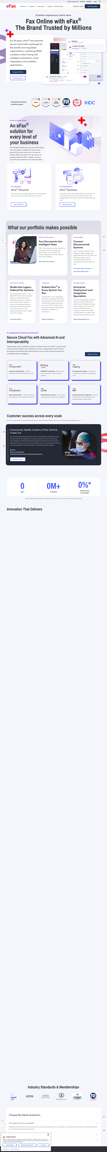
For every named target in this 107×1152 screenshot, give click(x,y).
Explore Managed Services (81, 319)
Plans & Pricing (58, 6)
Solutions (31, 6)
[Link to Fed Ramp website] (66, 104)
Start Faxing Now (92, 6)
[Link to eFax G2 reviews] (36, 104)
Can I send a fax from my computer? (21, 1123)
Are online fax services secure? (19, 1134)
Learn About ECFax (15, 319)
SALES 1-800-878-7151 (73, 1)
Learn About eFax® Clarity (46, 261)
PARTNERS (88, 1)
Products (23, 6)
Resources (41, 6)
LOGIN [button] (95, 1)
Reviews (49, 6)
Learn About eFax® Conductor (82, 268)
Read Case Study (18, 459)
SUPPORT (82, 1)
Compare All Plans (18, 72)
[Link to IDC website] (89, 104)
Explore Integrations (48, 319)
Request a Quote (78, 6)
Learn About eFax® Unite (80, 271)
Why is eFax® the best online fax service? (23, 1140)
